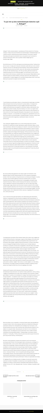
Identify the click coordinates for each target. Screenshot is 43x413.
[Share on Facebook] (24, 371)
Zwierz (21, 25)
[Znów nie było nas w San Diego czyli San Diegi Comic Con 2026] (31, 389)
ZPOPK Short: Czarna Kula (12, 396)
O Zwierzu (16, 3)
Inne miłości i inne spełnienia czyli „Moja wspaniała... (27, 1)
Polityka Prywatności (29, 3)
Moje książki (21, 3)
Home (3, 17)
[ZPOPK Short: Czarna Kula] (12, 389)
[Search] (40, 14)
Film (7, 17)
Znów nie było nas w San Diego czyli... (31, 396)
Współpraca (10, 3)
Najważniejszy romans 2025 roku (21, 4)
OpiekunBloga (31, 411)
